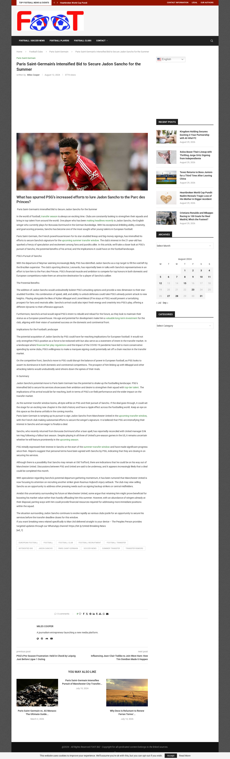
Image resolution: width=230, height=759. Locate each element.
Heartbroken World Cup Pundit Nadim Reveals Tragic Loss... (87, 3)
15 (185, 283)
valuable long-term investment (121, 318)
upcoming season (69, 439)
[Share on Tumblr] (96, 614)
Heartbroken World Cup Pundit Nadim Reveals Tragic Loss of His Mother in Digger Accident (196, 195)
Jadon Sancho (46, 548)
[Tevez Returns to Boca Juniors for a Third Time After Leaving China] (166, 177)
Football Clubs (82, 40)
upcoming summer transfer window (80, 240)
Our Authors (207, 3)
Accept (170, 755)
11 (209, 277)
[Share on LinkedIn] (94, 614)
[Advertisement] (152, 20)
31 (201, 296)
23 (193, 289)
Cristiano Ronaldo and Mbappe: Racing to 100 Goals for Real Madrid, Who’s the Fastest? (196, 216)
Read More (184, 755)
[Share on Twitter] (87, 614)
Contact (101, 40)
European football (28, 543)
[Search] (211, 41)
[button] (54, 2)
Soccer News (90, 548)
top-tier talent (132, 387)
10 (201, 277)
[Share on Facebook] (83, 614)
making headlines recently (100, 220)
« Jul (158, 302)
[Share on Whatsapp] (104, 614)
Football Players (59, 40)
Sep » (165, 302)
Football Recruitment (90, 543)
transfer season (49, 216)
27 (168, 296)
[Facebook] (203, 41)
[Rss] (207, 41)
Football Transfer (116, 543)
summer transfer (111, 548)
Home (19, 51)
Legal (194, 3)
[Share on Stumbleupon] (100, 614)
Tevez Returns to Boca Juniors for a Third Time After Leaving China (196, 175)
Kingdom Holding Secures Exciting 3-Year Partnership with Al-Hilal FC (194, 134)
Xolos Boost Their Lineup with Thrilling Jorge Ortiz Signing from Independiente (196, 155)
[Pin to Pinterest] (90, 614)
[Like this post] (80, 614)
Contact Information (177, 3)
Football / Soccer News (32, 40)
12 (160, 283)
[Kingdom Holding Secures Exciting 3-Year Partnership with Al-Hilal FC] (166, 136)
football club (66, 543)
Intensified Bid (26, 548)
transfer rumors (134, 548)
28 (176, 296)
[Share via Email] (107, 614)
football (48, 543)
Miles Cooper (45, 626)
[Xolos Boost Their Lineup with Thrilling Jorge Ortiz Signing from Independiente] (166, 157)
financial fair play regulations (52, 345)
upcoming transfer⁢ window (133, 415)
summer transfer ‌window (97, 447)
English (166, 59)
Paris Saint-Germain (58, 51)
